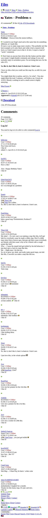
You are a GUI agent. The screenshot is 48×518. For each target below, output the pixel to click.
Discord (17, 514)
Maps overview (28, 12)
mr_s (2, 309)
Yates (3, 32)
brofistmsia (5, 326)
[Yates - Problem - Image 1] (4, 91)
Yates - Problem (23, 10)
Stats (8, 494)
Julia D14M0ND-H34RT (10, 480)
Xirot (3, 343)
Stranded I (14, 507)
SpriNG (3, 159)
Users (12, 514)
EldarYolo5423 (6, 180)
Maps (14, 10)
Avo (2, 364)
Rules (32, 514)
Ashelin (3, 398)
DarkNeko (4, 213)
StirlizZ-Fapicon (6, 431)
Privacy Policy (6, 498)
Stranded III (34, 507)
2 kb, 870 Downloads (26, 23)
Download (9, 100)
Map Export (5, 86)
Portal (3, 503)
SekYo (3, 263)
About (12, 503)
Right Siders (35, 510)
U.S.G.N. (38, 514)
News (7, 503)
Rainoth (14, 95)
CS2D (7, 10)
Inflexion (4, 140)
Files (4, 4)
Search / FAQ (25, 514)
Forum (3, 514)
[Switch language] (2, 516)
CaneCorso (8, 437)
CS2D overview (17, 12)
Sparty (3, 194)
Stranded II (24, 507)
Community (5, 512)
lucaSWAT (4, 448)
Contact (14, 498)
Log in (37, 130)
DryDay (4, 278)
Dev (7, 496)
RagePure (7, 370)
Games (4, 505)
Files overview (6, 12)
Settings (3, 494)
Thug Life (7, 200)
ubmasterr (4, 294)
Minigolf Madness (21, 510)
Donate (3, 496)
